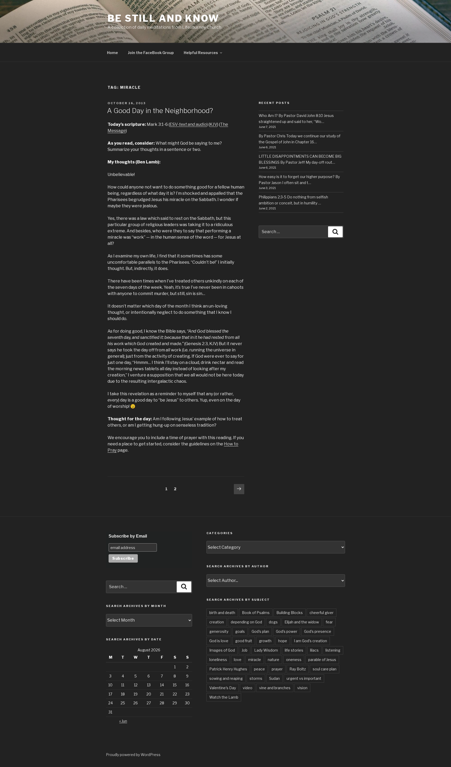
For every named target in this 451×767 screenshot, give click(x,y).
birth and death (222, 612)
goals (240, 631)
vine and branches (274, 688)
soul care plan (324, 669)
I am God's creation (310, 641)
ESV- (188, 124)
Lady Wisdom (266, 650)
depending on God (246, 622)
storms (256, 678)
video (247, 688)
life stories (294, 650)
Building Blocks (289, 612)
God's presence (317, 631)
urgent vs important (304, 678)
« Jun (123, 721)
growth (265, 641)
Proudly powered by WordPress (133, 754)
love (237, 659)
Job (244, 650)
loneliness (218, 659)
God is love (218, 641)
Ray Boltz (297, 669)
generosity (218, 631)
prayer (277, 669)
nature (273, 659)
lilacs (314, 650)
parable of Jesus (322, 659)
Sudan (274, 678)
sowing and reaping (226, 678)
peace (259, 669)
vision (302, 688)
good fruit (243, 641)
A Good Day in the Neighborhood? (160, 111)
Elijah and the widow (301, 622)
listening (332, 650)
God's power (286, 631)
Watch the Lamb (223, 697)
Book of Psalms (256, 612)
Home (112, 52)
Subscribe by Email (128, 536)
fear (329, 622)
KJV (213, 124)
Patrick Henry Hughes (228, 669)
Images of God (222, 650)
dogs (273, 622)
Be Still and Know (163, 18)
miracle (254, 659)
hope (282, 641)
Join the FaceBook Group (151, 52)
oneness (293, 659)
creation (216, 622)
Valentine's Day (222, 688)
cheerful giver (322, 612)
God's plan (260, 631)
